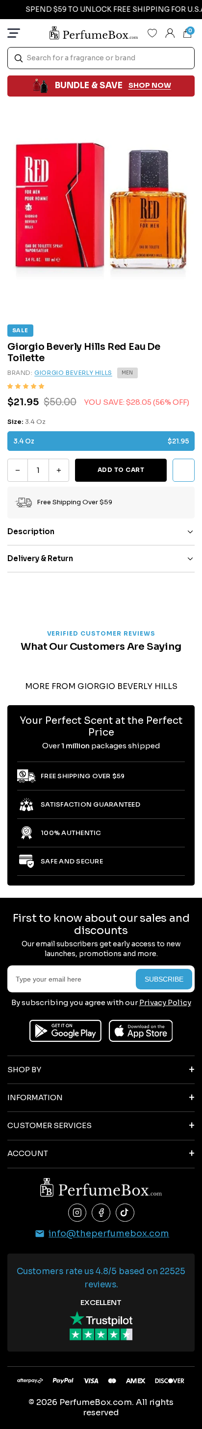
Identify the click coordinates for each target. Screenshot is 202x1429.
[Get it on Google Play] (65, 1031)
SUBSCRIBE (164, 979)
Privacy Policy (165, 1002)
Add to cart (121, 469)
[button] (25, 386)
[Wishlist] (152, 32)
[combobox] (101, 58)
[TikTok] (125, 1213)
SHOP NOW (149, 85)
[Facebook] (101, 1213)
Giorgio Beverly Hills (73, 372)
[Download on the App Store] (141, 1031)
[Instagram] (77, 1213)
